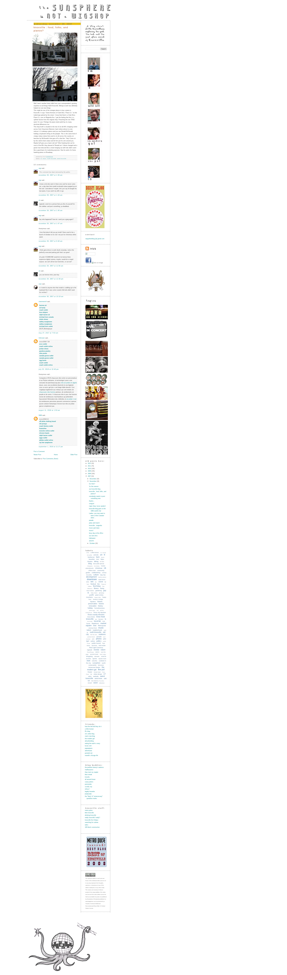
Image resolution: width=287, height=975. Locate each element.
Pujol (103, 643)
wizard (90, 683)
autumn (91, 541)
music (44, 158)
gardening (98, 590)
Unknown (42, 338)
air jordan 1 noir (71, 399)
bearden (92, 559)
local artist (89, 621)
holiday (90, 608)
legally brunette (90, 791)
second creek (94, 654)
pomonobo (88, 784)
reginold (89, 650)
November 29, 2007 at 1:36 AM (50, 175)
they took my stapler (91, 772)
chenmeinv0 (43, 301)
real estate (102, 645)
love (103, 621)
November (93, 481)
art (101, 555)
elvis (87, 582)
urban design (98, 674)
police (93, 641)
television (101, 665)
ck (41, 158)
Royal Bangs (90, 652)
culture (96, 575)
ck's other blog (89, 734)
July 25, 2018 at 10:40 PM (49, 369)
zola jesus (101, 683)
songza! (91, 503)
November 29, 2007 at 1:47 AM (50, 223)
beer (97, 559)
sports (94, 658)
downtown (92, 579)
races (88, 645)
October (92, 543)
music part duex (94, 528)
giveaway (101, 593)
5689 (40, 415)
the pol (101, 669)
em (92, 582)
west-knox (98, 678)
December (93, 479)
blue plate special (98, 563)
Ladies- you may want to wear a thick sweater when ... (97, 515)
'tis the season (93, 486)
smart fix (103, 656)
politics (98, 641)
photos (99, 639)
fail (105, 582)
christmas (98, 568)
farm (88, 584)
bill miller (102, 561)
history (100, 606)
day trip (102, 575)
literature (101, 619)
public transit (96, 643)
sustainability (92, 665)
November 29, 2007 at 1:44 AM (50, 195)
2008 (89, 473)
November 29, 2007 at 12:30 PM (51, 279)
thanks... (92, 501)
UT (104, 674)
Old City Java (93, 634)
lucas (88, 623)
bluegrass (89, 566)
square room (102, 658)
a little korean (95, 552)
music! (91, 530)
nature (89, 630)
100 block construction (92, 827)
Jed (98, 610)
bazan (102, 557)
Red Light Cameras (96, 647)
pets (93, 639)
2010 (89, 468)
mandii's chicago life (91, 755)
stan (40, 284)
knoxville (89, 619)
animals (96, 555)
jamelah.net (88, 753)
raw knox (94, 645)
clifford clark (92, 570)
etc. (96, 582)
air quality (89, 555)
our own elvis (93, 536)
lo (105, 619)
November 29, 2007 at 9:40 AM (50, 241)
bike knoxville (89, 813)
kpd (96, 619)
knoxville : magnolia (95, 525)
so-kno (88, 658)
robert (103, 650)
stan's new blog (90, 736)
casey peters (89, 782)
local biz (97, 621)
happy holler (97, 597)
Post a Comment (39, 451)
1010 (87, 552)
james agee (92, 610)
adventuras (88, 750)
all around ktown (90, 779)
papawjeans (88, 748)
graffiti (91, 595)
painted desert (91, 636)
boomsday (96, 566)
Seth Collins (103, 654)
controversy (96, 572)
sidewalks (97, 656)
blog (90, 563)
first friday (97, 586)
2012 (89, 463)
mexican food (93, 628)
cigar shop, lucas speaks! (97, 506)
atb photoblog (89, 741)
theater (90, 672)
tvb (91, 674)
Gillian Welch (94, 593)
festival (93, 584)
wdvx (90, 676)
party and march (94, 523)
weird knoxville (61, 158)
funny (102, 588)
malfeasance (89, 770)
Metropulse (102, 625)
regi (40, 168)
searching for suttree (91, 822)
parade (91, 520)
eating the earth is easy (92, 743)
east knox (101, 579)
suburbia (94, 661)
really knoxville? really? (92, 817)
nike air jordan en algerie (69, 383)
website (96, 676)
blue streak (88, 774)
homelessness (99, 608)
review (96, 650)
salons (97, 652)
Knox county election (96, 615)
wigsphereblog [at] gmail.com (94, 239)
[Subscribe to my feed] (90, 250)
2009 (89, 471)
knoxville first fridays (91, 820)
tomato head (97, 672)
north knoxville (51, 158)
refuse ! (87, 789)
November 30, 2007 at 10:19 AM (51, 296)
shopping (89, 656)
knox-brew (91, 617)
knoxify (87, 777)
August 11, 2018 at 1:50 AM (49, 410)
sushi (103, 663)
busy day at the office (96, 533)
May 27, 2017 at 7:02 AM (48, 333)
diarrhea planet (102, 577)
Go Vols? (92, 484)
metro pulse (88, 810)
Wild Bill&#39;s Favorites (97, 680)
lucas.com (88, 746)
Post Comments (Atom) (50, 458)
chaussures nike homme (47, 392)
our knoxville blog (94, 489)
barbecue (91, 557)
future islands (90, 590)
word (95, 683)
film (98, 584)
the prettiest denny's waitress (94, 767)
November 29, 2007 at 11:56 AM (51, 266)
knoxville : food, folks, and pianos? (51, 29)
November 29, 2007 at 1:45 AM (50, 210)
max (94, 625)
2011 (89, 466)
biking (96, 561)
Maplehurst (95, 623)
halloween (92, 538)
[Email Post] (53, 156)
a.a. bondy (103, 552)
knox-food (100, 617)
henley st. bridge (98, 599)
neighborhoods (97, 630)
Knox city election (100, 612)
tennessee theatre (94, 667)
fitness (96, 588)
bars (98, 557)
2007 (89, 476)
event (101, 582)
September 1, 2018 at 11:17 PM (51, 446)
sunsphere (96, 663)
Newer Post (37, 454)
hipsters (93, 601)
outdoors (102, 634)
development (91, 577)
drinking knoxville (90, 815)
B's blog (87, 731)
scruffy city (88, 786)
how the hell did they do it (93, 726)
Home (56, 454)
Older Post (73, 454)
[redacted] (88, 794)
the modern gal (90, 738)
